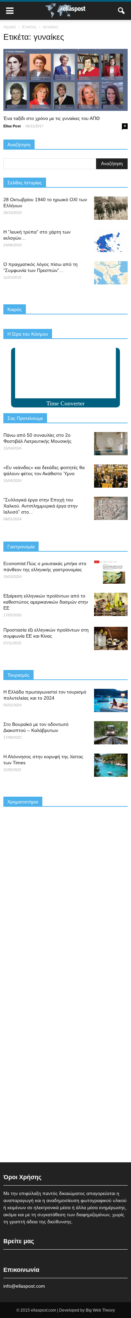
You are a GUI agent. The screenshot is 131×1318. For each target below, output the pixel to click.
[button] (121, 11)
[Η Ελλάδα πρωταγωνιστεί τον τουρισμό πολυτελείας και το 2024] (111, 700)
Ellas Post (12, 126)
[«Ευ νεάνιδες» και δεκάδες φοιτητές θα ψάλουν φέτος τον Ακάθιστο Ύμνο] (111, 476)
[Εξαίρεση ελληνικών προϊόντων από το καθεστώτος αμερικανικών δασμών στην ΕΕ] (111, 604)
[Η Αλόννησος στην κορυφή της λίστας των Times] (111, 765)
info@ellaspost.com (24, 1286)
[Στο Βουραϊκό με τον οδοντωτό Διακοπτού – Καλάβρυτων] (111, 732)
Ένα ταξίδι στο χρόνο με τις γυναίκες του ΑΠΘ (51, 118)
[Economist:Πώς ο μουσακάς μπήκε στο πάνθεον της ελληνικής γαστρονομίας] (111, 572)
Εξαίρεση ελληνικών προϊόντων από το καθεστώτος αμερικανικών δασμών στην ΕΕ (45, 602)
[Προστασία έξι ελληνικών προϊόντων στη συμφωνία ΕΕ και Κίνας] (111, 638)
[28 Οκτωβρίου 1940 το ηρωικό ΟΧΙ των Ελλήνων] (111, 208)
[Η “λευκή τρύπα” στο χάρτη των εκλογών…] (111, 240)
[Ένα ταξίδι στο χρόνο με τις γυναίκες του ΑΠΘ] (65, 80)
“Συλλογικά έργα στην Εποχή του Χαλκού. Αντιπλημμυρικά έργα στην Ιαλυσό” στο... (40, 506)
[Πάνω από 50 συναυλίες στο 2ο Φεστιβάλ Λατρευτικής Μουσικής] (111, 443)
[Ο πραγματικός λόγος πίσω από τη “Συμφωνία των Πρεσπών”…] (111, 272)
